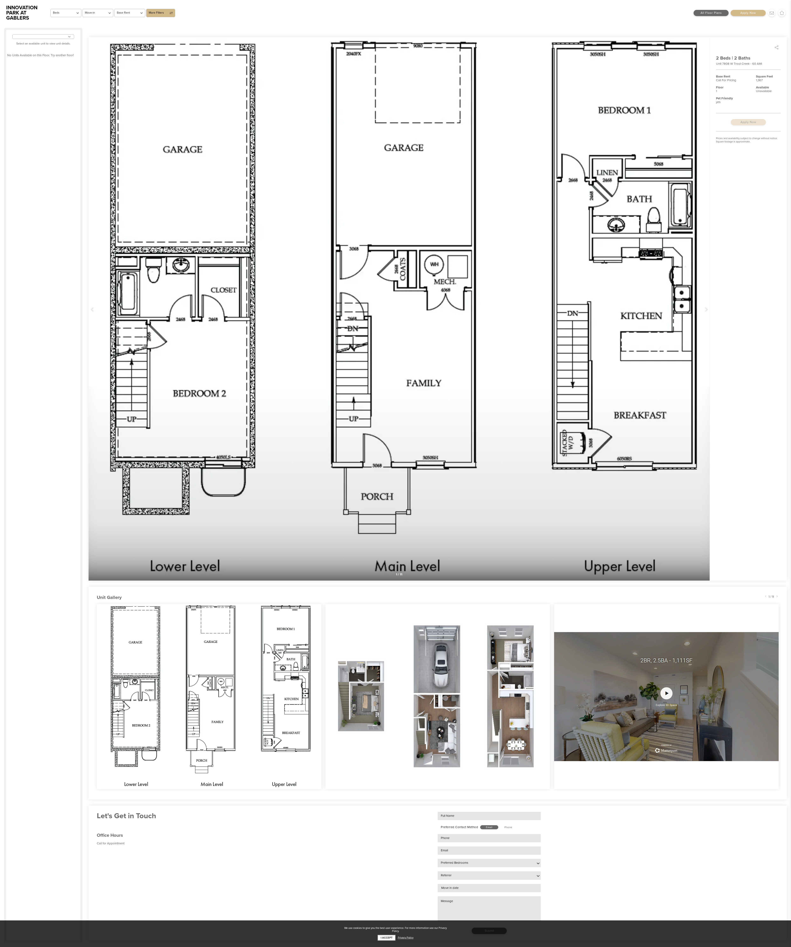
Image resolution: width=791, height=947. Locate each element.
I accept (387, 937)
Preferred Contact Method (459, 827)
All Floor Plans (711, 13)
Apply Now (748, 13)
